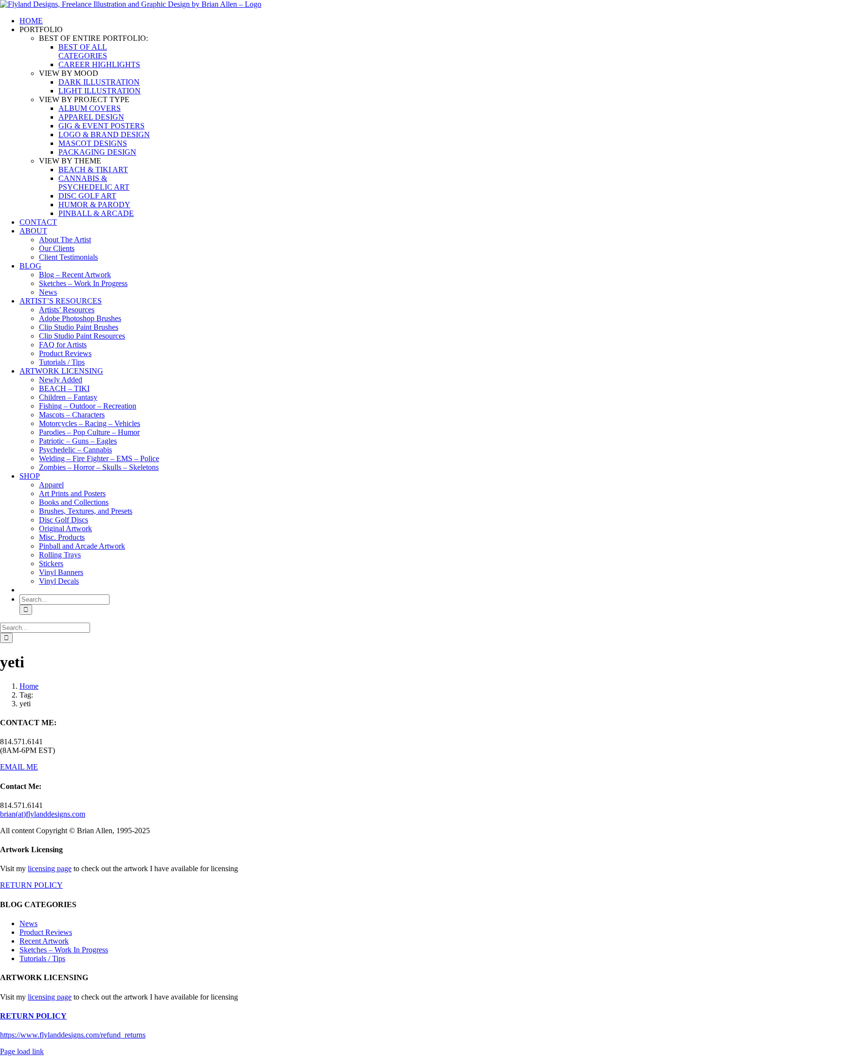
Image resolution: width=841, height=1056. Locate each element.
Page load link (22, 1051)
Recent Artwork (44, 941)
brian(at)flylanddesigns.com (42, 814)
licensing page (50, 868)
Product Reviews (45, 932)
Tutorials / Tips (42, 958)
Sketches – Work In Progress (63, 950)
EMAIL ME (19, 767)
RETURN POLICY (31, 885)
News (28, 923)
